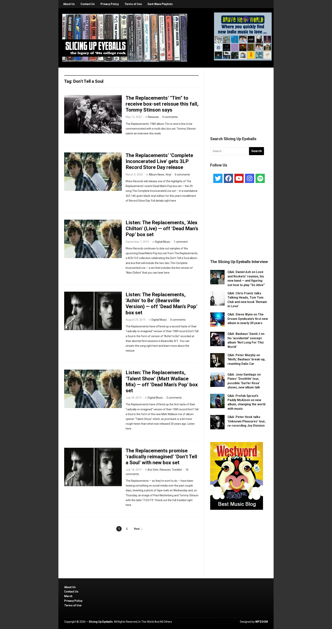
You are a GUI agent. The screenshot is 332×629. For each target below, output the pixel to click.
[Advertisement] (239, 97)
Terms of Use (133, 4)
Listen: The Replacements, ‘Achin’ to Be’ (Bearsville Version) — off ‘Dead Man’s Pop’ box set (161, 303)
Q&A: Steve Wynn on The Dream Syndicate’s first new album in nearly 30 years (247, 319)
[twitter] (217, 178)
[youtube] (239, 178)
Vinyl (168, 174)
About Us (69, 4)
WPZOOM (261, 621)
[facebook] (228, 178)
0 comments (170, 116)
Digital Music (162, 241)
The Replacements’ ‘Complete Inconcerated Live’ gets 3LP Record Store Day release (159, 161)
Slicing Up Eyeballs (101, 621)
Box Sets (153, 469)
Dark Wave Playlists (160, 4)
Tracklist (177, 469)
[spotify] (260, 178)
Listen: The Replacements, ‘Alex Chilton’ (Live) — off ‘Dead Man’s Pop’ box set (162, 228)
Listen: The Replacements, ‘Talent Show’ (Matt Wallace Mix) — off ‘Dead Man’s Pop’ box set (162, 381)
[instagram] (249, 178)
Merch (68, 596)
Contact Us (88, 4)
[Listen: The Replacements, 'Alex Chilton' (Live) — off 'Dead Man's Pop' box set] (93, 238)
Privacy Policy (109, 4)
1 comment (181, 241)
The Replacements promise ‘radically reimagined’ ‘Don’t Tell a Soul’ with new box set (161, 456)
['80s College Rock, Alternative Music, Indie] (124, 37)
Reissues (153, 116)
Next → (138, 528)
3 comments (174, 397)
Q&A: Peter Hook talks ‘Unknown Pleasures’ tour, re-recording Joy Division (246, 421)
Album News (156, 174)
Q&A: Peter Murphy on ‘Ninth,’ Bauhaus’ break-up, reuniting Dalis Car (246, 359)
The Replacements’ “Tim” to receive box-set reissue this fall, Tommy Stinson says (162, 104)
